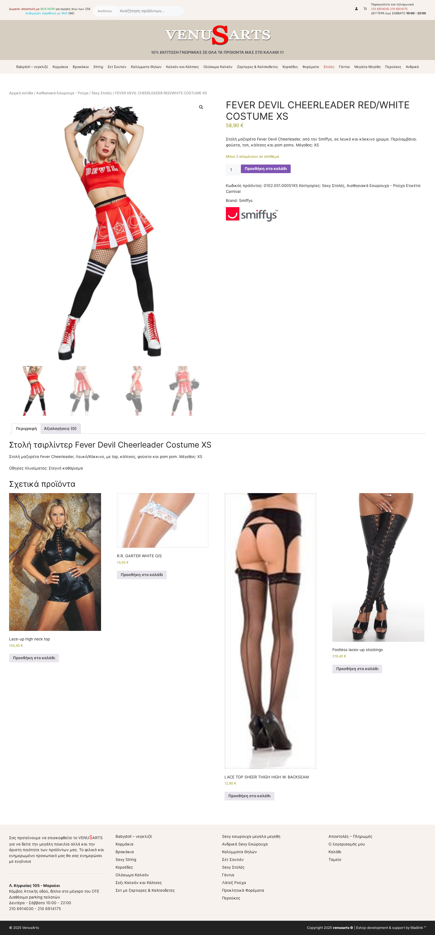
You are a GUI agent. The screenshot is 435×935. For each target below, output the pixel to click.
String (98, 67)
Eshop (361, 927)
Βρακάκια (81, 67)
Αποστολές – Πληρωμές (350, 836)
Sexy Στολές (102, 93)
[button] (201, 107)
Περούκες (393, 67)
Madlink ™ (418, 927)
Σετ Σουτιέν (117, 67)
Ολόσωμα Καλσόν (217, 67)
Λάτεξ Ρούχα (234, 882)
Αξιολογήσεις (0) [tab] (60, 428)
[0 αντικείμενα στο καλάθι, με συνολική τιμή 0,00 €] (365, 8)
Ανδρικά (412, 67)
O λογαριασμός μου (347, 844)
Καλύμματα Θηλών (146, 67)
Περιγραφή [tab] (26, 428)
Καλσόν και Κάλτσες (182, 67)
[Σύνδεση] (356, 8)
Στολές (329, 67)
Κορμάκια (60, 67)
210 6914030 (380, 9)
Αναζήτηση (104, 11)
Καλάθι (335, 852)
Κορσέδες (290, 67)
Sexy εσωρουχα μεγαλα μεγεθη (251, 836)
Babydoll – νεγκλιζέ (32, 67)
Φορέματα (310, 67)
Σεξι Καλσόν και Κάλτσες (139, 882)
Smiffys (246, 200)
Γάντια (344, 67)
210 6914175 (399, 9)
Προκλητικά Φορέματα (243, 890)
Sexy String (126, 859)
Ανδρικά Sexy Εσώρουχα (245, 844)
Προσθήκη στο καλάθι (266, 168)
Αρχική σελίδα (21, 93)
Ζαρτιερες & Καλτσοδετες (257, 67)
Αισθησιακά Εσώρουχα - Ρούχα (62, 93)
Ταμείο (335, 859)
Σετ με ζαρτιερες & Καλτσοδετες (145, 890)
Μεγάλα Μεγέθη (367, 67)
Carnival (233, 191)
